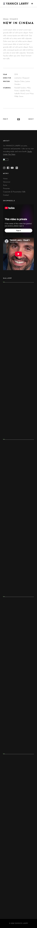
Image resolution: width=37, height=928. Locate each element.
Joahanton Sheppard (21, 78)
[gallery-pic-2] (18, 516)
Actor (5, 185)
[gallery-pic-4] (18, 831)
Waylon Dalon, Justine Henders (22, 83)
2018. (16, 74)
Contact (6, 195)
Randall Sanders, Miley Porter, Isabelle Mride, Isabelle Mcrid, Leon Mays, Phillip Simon (24, 92)
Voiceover (6, 182)
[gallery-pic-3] (18, 673)
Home (5, 179)
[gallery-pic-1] (18, 359)
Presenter (6, 188)
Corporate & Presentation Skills (14, 192)
